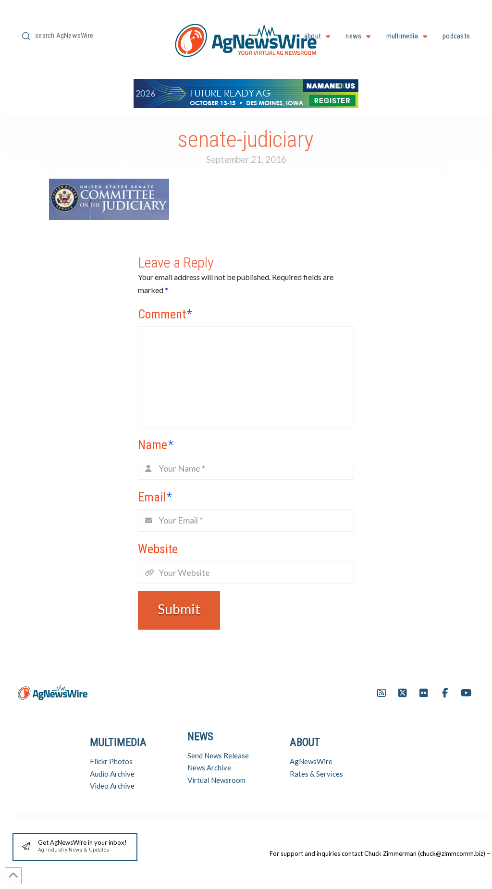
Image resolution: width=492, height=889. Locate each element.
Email (155, 497)
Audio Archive (112, 773)
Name (155, 445)
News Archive (209, 767)
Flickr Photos (111, 761)
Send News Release (218, 755)
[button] (74, 847)
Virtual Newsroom (216, 780)
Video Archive (112, 785)
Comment (165, 314)
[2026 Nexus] (246, 92)
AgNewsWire (311, 761)
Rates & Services (316, 773)
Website (158, 549)
